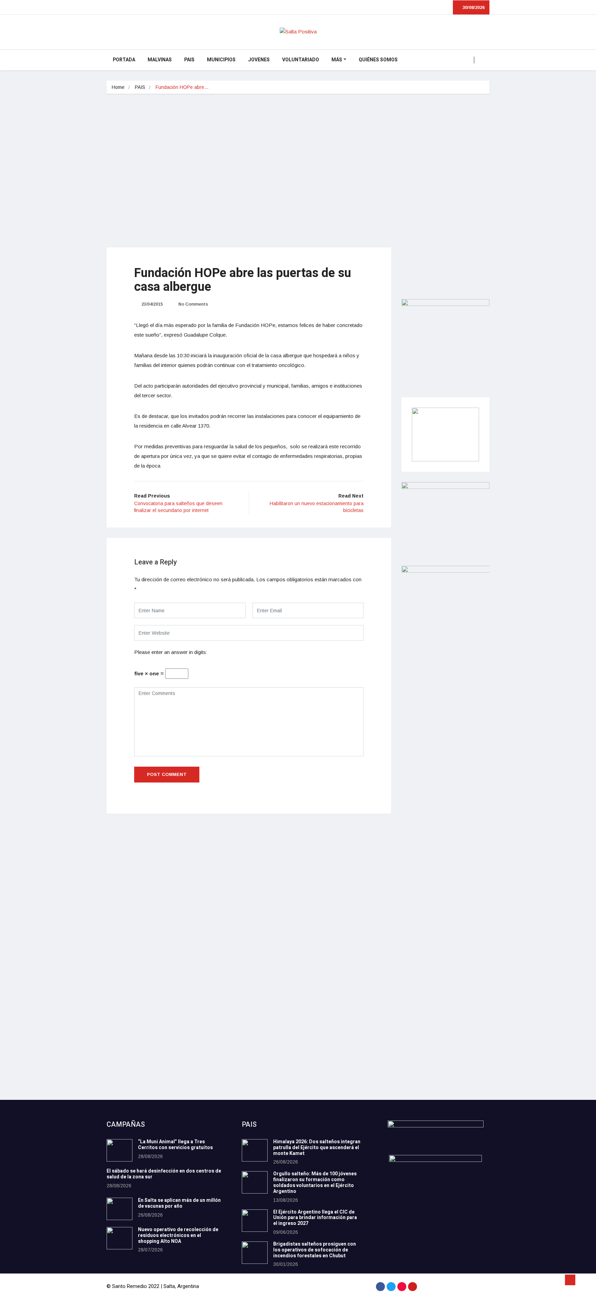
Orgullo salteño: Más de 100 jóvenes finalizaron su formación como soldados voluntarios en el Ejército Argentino (315, 1182)
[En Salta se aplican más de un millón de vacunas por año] (119, 1209)
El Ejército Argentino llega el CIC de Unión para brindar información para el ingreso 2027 (315, 1217)
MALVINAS (160, 59)
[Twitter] (391, 1286)
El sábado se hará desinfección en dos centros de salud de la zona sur (164, 1173)
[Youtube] (412, 1286)
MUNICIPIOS (221, 59)
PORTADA (124, 59)
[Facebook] (380, 1286)
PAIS (189, 59)
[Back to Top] (570, 1280)
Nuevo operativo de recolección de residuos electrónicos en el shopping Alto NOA (178, 1235)
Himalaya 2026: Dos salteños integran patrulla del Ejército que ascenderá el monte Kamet (316, 1147)
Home (118, 87)
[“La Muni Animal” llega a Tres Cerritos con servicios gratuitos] (119, 1150)
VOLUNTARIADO (300, 59)
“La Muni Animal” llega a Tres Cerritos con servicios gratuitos (175, 1144)
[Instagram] (401, 1286)
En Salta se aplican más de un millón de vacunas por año (179, 1203)
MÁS (336, 59)
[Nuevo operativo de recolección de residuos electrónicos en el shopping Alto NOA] (119, 1238)
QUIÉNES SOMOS (378, 59)
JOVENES (259, 59)
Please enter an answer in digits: (170, 652)
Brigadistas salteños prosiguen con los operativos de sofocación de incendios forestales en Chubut (314, 1249)
